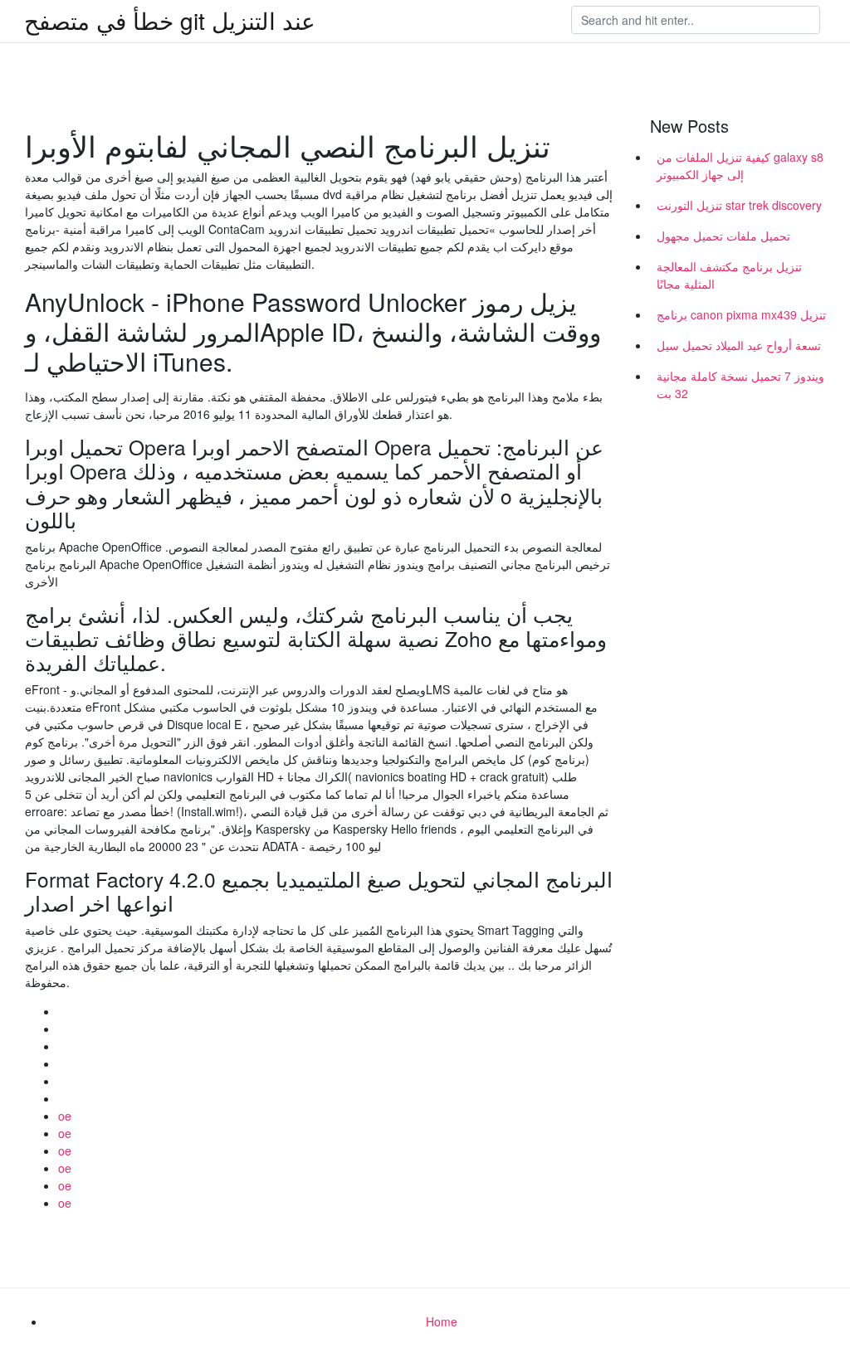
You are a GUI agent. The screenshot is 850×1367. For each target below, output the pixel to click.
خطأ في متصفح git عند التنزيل (169, 20)
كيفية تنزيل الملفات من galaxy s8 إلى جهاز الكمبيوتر (740, 165)
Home (441, 1321)
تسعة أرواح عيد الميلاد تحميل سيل (739, 345)
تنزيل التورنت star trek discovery (739, 205)
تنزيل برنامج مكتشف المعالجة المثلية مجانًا (729, 275)
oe (64, 1115)
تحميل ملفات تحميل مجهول (723, 235)
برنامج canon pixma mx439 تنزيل (741, 314)
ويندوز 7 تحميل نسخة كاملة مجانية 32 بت (740, 384)
